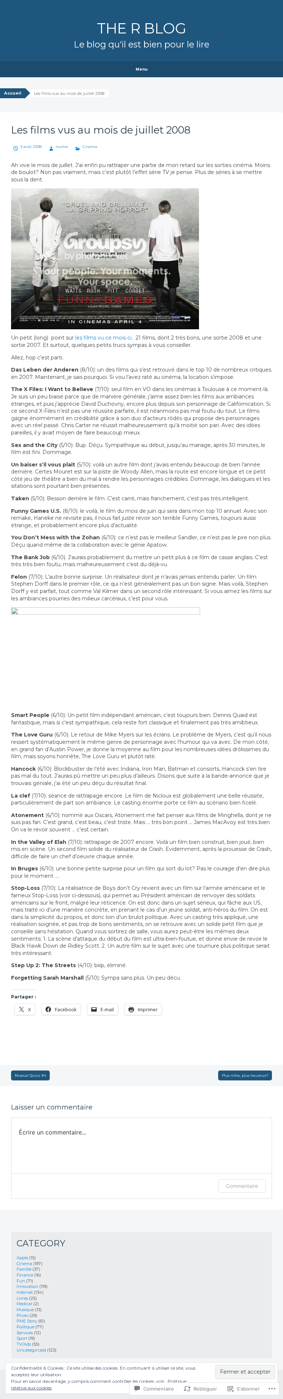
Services (25, 1332)
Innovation (27, 1286)
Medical (24, 1303)
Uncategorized (31, 1350)
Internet (25, 1292)
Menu (141, 69)
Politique (25, 1326)
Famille (24, 1269)
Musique (25, 1309)
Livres (22, 1298)
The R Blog (141, 28)
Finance (25, 1275)
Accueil (12, 93)
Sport (22, 1338)
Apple (22, 1257)
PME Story (27, 1321)
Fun (21, 1280)
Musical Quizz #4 (30, 1075)
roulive (62, 147)
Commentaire (242, 1186)
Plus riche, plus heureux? (245, 1075)
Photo (22, 1315)
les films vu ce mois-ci (103, 337)
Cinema (90, 147)
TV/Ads (24, 1344)
